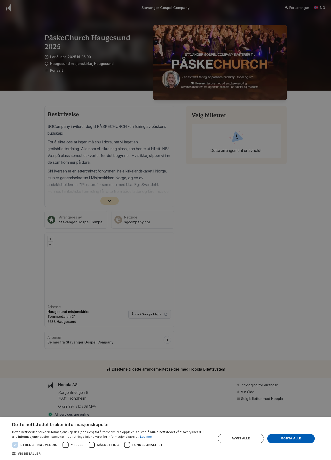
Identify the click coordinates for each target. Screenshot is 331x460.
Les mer (146, 436)
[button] (111, 453)
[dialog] (165, 438)
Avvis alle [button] (241, 438)
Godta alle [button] (291, 438)
